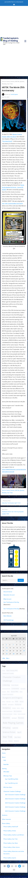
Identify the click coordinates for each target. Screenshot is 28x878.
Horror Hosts (6, 81)
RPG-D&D (6, 772)
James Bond (10, 704)
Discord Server (8, 592)
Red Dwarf (14, 718)
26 (6, 654)
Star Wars (17, 737)
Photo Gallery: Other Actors (12, 847)
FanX (13, 701)
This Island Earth (7, 141)
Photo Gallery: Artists (10, 831)
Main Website (7, 616)
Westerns (16, 741)
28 (13, 654)
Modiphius (7, 708)
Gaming (4, 768)
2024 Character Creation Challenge (15, 807)
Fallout (3, 701)
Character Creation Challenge (12, 679)
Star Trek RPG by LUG (11, 783)
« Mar (3, 658)
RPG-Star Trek (8, 776)
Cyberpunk (23, 688)
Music (22, 708)
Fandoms (4, 815)
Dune (21, 691)
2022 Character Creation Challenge (15, 799)
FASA (16, 701)
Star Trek (10, 84)
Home (4, 753)
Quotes (22, 81)
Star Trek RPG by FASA (11, 779)
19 (6, 651)
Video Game (4, 741)
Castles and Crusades (8, 673)
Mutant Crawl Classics (7, 711)
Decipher (4, 691)
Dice (8, 691)
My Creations (17, 711)
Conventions (15, 688)
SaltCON (15, 728)
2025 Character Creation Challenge (15, 811)
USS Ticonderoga (9, 620)
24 (24, 651)
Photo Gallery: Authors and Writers (14, 835)
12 (6, 648)
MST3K (17, 81)
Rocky (22, 185)
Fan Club (8, 701)
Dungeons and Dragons (12, 697)
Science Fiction (9, 732)
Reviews (4, 84)
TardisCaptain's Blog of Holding (10, 39)
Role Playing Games (13, 722)
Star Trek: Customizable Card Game (12, 203)
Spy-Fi (19, 732)
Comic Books (14, 685)
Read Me (6, 764)
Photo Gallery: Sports (10, 858)
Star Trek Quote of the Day (11, 602)
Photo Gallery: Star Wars (11, 843)
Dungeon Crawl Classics (7, 694)
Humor (12, 81)
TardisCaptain (14, 94)
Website (10, 741)
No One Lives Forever (7, 714)
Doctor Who (14, 692)
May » (7, 658)
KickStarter (18, 704)
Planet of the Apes (21, 714)
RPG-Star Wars (8, 787)
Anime (3, 670)
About (4, 757)
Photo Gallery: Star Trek (10, 839)
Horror (21, 701)
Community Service (6, 688)
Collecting (6, 685)
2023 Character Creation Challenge (15, 803)
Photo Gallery (6, 823)
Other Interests (6, 819)
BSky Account (7, 599)
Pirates (15, 714)
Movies (14, 708)
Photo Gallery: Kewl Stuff (11, 826)
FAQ (5, 760)
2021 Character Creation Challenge (15, 794)
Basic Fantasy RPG (12, 670)
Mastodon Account (9, 595)
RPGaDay (6, 727)
